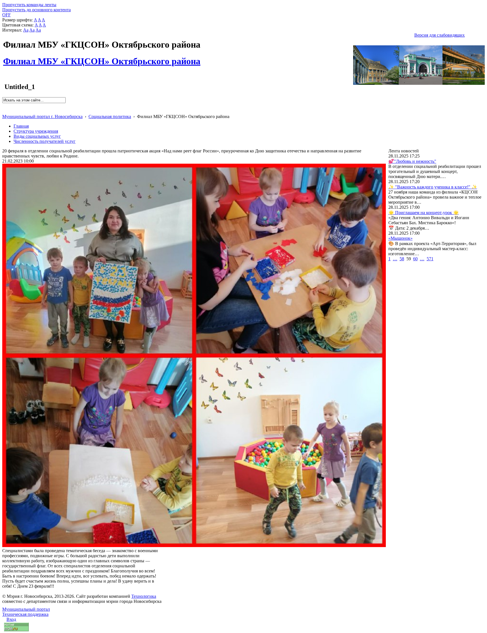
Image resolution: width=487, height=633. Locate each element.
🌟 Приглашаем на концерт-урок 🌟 (423, 212)
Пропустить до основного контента (36, 9)
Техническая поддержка (25, 614)
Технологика (143, 596)
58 (402, 258)
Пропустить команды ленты (29, 4)
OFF (6, 14)
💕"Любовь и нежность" (412, 161)
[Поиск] (4, 105)
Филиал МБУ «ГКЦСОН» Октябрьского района (101, 58)
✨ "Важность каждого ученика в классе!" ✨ (432, 187)
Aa (25, 30)
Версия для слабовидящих (439, 35)
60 (415, 258)
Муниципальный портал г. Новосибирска (42, 116)
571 (430, 258)
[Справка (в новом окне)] (4, 110)
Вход (11, 619)
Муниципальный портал (26, 609)
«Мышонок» (400, 238)
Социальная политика (109, 116)
